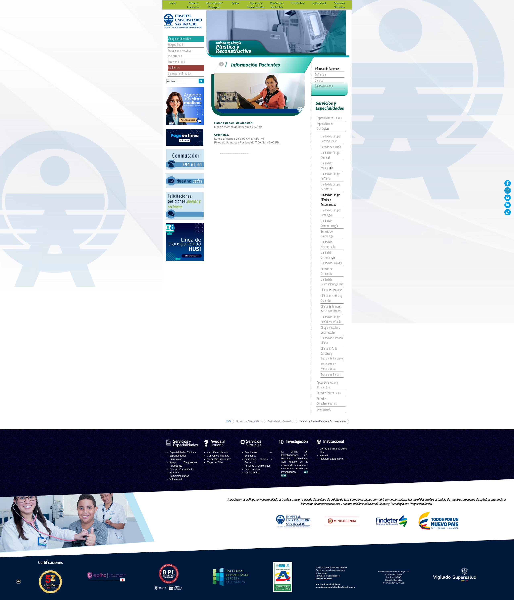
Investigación (175, 56)
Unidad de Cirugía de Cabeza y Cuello (331, 319)
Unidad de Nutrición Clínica (332, 340)
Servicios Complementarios (327, 401)
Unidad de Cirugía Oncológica (330, 212)
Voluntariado (324, 409)
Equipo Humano (324, 86)
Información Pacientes (327, 68)
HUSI (228, 421)
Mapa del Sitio (215, 462)
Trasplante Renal (330, 374)
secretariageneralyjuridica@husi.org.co (335, 587)
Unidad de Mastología (327, 165)
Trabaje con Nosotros (179, 50)
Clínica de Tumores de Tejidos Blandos (331, 308)
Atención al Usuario (217, 452)
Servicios (319, 80)
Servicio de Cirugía (331, 146)
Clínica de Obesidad (331, 290)
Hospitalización (176, 44)
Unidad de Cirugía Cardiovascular (330, 138)
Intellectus (173, 67)
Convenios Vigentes (218, 455)
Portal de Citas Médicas (257, 465)
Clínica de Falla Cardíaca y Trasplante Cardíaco (332, 353)
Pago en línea (252, 469)
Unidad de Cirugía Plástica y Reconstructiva (330, 199)
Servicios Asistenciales (329, 392)
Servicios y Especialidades (249, 421)
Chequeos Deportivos (179, 38)
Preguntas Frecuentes (219, 459)
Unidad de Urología (331, 263)
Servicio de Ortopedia (327, 271)
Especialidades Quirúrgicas (325, 126)
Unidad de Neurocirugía (328, 244)
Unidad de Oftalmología (328, 255)
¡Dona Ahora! (252, 472)
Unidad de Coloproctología (329, 223)
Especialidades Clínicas (329, 118)
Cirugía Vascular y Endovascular (330, 330)
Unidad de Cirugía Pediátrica (330, 186)
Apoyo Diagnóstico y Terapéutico (327, 384)
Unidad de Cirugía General (330, 155)
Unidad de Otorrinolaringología (332, 282)
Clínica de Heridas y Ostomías (331, 298)
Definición (320, 74)
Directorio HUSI (176, 61)
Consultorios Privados (179, 73)
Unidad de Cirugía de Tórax (330, 176)
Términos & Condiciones (328, 576)
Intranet (324, 455)
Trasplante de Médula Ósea (328, 366)
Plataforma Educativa (331, 458)
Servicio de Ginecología (327, 234)
